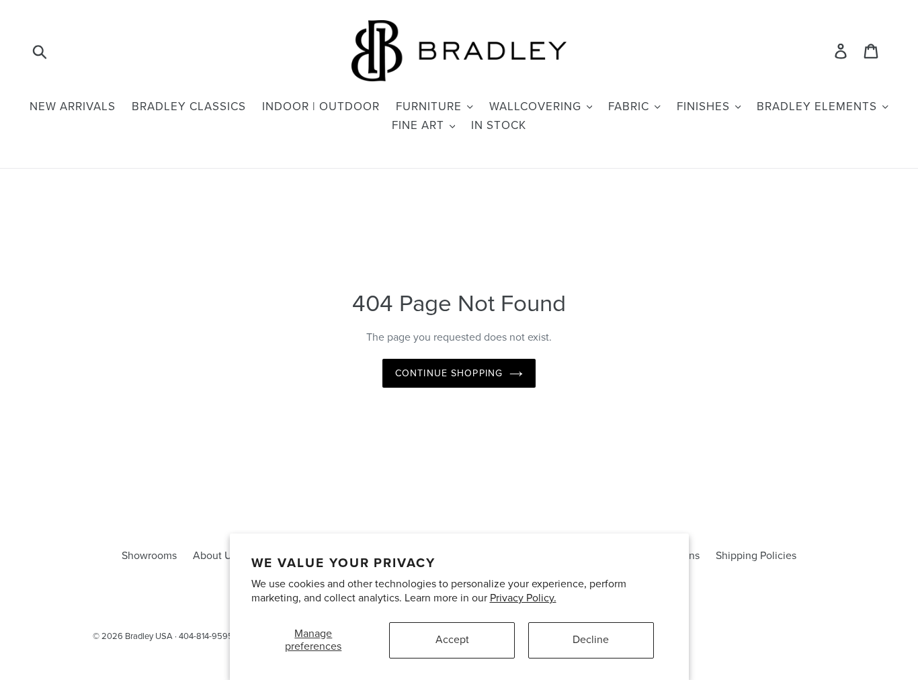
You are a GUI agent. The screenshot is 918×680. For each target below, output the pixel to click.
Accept (452, 639)
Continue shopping (449, 373)
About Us (215, 555)
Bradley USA (149, 636)
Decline (591, 639)
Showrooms (149, 555)
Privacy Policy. (523, 598)
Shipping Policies (756, 555)
